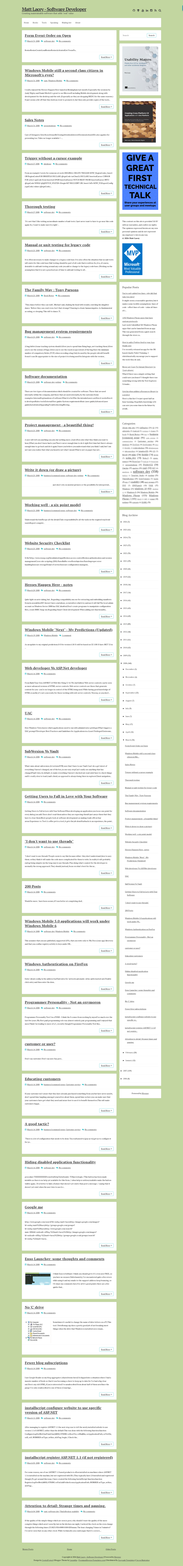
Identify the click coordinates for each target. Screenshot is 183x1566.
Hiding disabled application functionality (60, 1162)
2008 (125, 663)
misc (134, 454)
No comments (65, 41)
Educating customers (43, 1079)
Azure (153, 431)
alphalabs (126, 431)
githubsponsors (153, 448)
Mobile (144, 454)
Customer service (73, 1084)
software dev (49, 41)
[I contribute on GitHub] (133, 10)
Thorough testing (40, 206)
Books (35, 22)
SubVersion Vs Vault (42, 751)
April (128, 732)
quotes (135, 468)
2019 (125, 577)
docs (156, 445)
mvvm (156, 455)
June (127, 716)
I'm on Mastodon (143, 1560)
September (130, 692)
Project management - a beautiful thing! (59, 425)
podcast (145, 462)
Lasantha (73, 1560)
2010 (125, 647)
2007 (125, 1070)
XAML (144, 502)
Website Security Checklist (47, 543)
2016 (125, 600)
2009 (125, 655)
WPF (145, 499)
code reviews (150, 438)
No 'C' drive (34, 1307)
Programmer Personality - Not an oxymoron (63, 1002)
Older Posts (111, 1549)
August (129, 700)
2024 (125, 537)
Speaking (54, 22)
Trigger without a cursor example (53, 158)
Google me (34, 1207)
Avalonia (145, 431)
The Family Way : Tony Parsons (52, 290)
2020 (125, 569)
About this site (128, 427)
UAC (28, 713)
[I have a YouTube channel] (142, 10)
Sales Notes (34, 120)
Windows (126, 488)
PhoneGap (136, 461)
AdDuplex (143, 427)
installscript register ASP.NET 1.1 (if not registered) (69, 1457)
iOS (154, 451)
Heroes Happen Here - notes (49, 584)
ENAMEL (127, 448)
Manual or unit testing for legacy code (57, 245)
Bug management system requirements (58, 331)
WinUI (139, 499)
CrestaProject (47, 1560)
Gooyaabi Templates (126, 1560)
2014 (125, 616)
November (130, 677)
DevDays (135, 445)
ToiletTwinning (144, 479)
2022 (125, 553)
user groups (150, 482)
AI (153, 427)
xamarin (135, 502)
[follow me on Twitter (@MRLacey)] (130, 10)
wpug (152, 499)
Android (136, 431)
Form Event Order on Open (48, 35)
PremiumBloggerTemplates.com (92, 1560)
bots (145, 434)
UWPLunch (137, 485)
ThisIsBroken (65, 1511)
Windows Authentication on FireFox (56, 964)
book (124, 434)
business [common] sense (54, 475)
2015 (125, 608)
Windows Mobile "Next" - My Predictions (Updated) (68, 629)
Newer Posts (28, 1549)
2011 (125, 639)
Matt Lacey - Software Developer (54, 9)
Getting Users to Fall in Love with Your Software (66, 796)
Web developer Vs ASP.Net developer (56, 668)
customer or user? (40, 1044)
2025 (125, 529)
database (47, 164)
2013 (125, 624)
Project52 (148, 464)
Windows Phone (131, 495)
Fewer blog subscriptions (46, 1362)
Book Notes (49, 295)
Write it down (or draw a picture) (53, 470)
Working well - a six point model (53, 504)
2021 (125, 561)
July (127, 708)
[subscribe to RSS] (155, 10)
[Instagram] (150, 10)
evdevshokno (138, 448)
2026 (125, 521)
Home (26, 22)
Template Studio (137, 475)
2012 (125, 631)
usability (75, 1511)
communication (127, 441)
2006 (125, 1078)
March (128, 740)
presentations (50, 125)
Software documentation (46, 376)
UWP (124, 485)
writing (58, 382)
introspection (130, 451)
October (129, 685)
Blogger (145, 1093)
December (130, 669)
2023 (125, 545)
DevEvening (147, 445)
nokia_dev (131, 458)
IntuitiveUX (143, 451)
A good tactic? (37, 1124)
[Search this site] (159, 10)
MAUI (124, 454)
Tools (44, 22)
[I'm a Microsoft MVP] (138, 10)
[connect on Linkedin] (146, 10)
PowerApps (154, 462)
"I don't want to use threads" (49, 841)
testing (151, 475)
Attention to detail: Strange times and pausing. (65, 1505)
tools (156, 478)
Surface (125, 475)
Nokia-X (146, 458)
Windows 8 (131, 492)
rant (45, 80)
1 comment (66, 635)
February (129, 1052)
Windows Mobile (55, 80)
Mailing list (66, 22)
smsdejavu (125, 472)
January (129, 1060)
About (77, 22)
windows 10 (141, 488)
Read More (105, 57)
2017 (125, 592)
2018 (125, 584)
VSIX (151, 485)
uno (126, 482)
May (127, 724)
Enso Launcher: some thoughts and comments (64, 1258)
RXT (153, 468)
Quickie (125, 468)
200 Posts (33, 886)
